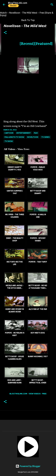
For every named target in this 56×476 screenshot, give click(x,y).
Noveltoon (32, 137)
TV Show (9, 141)
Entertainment (24, 133)
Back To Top (28, 20)
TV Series (45, 137)
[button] (5, 33)
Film (36, 133)
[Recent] (27, 43)
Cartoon (9, 133)
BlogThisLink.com (17, 3)
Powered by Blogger (29, 466)
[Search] (52, 4)
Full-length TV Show (14, 137)
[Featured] (43, 43)
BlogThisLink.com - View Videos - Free (28, 394)
